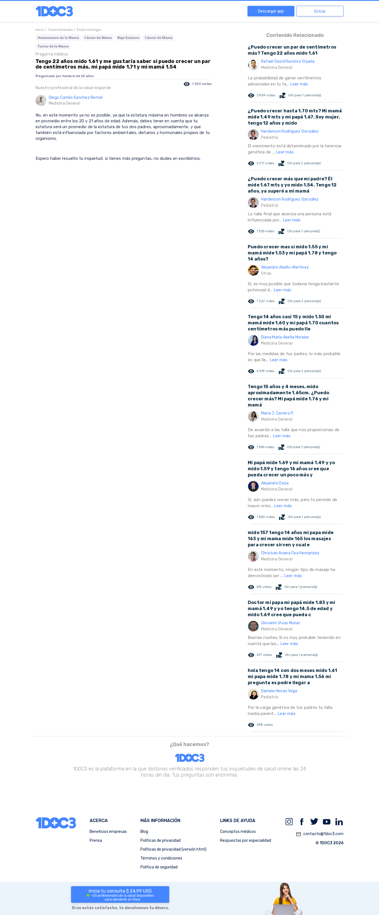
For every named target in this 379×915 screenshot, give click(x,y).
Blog (144, 831)
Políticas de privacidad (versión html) (173, 849)
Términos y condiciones (161, 858)
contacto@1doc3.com (319, 834)
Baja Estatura (128, 37)
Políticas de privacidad (160, 840)
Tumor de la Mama (53, 46)
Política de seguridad (159, 867)
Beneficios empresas (108, 831)
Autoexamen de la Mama (58, 37)
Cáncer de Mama (98, 37)
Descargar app (271, 11)
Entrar (320, 11)
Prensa (96, 840)
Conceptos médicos (238, 831)
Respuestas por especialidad (245, 840)
